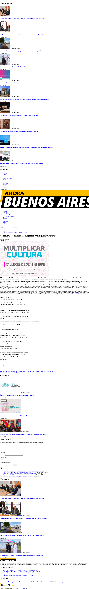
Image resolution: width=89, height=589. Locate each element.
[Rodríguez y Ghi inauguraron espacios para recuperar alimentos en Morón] (5, 160)
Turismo (4, 187)
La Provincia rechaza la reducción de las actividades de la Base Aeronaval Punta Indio (24, 99)
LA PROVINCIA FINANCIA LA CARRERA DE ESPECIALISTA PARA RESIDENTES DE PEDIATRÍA (26, 371)
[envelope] (3, 365)
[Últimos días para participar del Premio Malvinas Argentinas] (10, 392)
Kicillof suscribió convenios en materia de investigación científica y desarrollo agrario (24, 34)
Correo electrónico (4, 457)
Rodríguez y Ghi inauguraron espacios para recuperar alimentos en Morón (21, 163)
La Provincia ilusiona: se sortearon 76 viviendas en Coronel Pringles (19, 115)
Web (1, 459)
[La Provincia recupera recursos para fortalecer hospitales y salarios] (5, 128)
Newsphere (22, 588)
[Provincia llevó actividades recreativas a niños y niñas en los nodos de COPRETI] (10, 431)
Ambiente (5, 173)
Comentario (3, 452)
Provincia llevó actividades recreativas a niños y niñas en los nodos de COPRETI (23, 434)
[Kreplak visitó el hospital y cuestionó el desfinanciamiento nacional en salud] (5, 64)
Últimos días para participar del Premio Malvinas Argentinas (17, 395)
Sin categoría (5, 183)
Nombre (2, 454)
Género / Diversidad (7, 178)
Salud (4, 180)
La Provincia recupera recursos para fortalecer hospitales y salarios (19, 131)
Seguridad (5, 182)
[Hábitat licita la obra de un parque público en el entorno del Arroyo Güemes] (5, 48)
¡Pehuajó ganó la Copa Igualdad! (9, 372)
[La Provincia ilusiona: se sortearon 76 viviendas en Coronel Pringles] (5, 112)
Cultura (4, 174)
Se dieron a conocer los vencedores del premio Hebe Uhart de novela (19, 415)
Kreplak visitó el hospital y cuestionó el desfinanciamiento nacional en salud (21, 67)
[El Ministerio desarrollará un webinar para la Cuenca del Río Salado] (5, 80)
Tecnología (5, 185)
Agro (4, 172)
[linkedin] (3, 364)
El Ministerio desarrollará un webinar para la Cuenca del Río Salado (19, 83)
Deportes (5, 175)
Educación (5, 177)
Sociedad (5, 184)
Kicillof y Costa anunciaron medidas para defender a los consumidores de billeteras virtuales (26, 147)
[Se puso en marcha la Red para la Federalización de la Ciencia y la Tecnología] (5, 16)
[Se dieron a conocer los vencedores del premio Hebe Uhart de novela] (10, 413)
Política (4, 179)
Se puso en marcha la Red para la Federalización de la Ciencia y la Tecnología (22, 18)
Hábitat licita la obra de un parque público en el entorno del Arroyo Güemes (22, 51)
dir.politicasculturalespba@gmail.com (80, 293)
